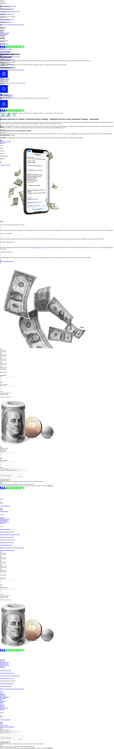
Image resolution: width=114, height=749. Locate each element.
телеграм (23, 83)
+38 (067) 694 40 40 (8, 96)
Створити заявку (5, 480)
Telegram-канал (38, 247)
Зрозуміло (50, 485)
